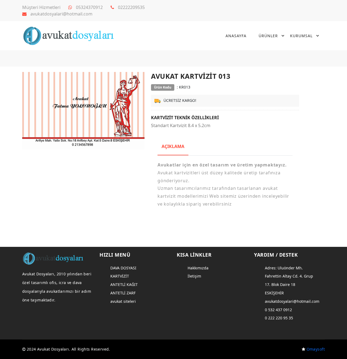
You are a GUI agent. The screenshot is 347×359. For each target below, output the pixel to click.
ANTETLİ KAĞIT (124, 284)
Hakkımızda (198, 267)
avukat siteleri (123, 301)
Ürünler (268, 35)
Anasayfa (236, 35)
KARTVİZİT (119, 276)
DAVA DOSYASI (123, 267)
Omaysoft (316, 349)
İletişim (194, 276)
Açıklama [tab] (173, 146)
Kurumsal (301, 35)
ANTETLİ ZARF (123, 292)
